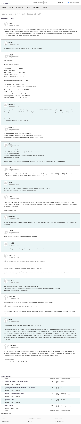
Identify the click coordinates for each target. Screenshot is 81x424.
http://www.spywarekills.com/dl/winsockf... (61, 337)
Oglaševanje (5, 421)
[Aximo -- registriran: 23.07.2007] (6, 24)
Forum (11, 8)
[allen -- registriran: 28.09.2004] (6, 320)
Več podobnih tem (6, 413)
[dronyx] (6, 43)
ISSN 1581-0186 (59, 421)
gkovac (25, 35)
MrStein (63, 399)
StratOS (11, 128)
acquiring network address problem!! (17, 381)
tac (5, 406)
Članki (28, 8)
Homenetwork (9, 399)
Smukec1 (7, 395)
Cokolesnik (12, 346)
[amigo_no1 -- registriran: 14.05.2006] (6, 105)
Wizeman (7, 401)
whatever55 (7, 389)
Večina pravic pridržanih (34, 418)
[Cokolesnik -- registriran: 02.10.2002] (6, 346)
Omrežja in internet (15, 384)
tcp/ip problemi (9, 405)
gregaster (11, 216)
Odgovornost (58, 418)
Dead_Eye (11, 255)
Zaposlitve (36, 8)
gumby (63, 387)
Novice (4, 8)
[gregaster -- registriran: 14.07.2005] (6, 217)
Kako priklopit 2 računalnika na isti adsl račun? (20, 387)
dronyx (10, 42)
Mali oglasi (19, 8)
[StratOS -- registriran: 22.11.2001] (6, 129)
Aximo (10, 23)
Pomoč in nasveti (18, 35)
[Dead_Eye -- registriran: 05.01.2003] (6, 256)
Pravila (3, 418)
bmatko (6, 383)
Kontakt (30, 421)
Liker (10, 144)
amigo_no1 (12, 104)
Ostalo (45, 8)
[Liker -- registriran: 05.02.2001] (6, 145)
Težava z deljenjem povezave (14, 393)
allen (10, 320)
